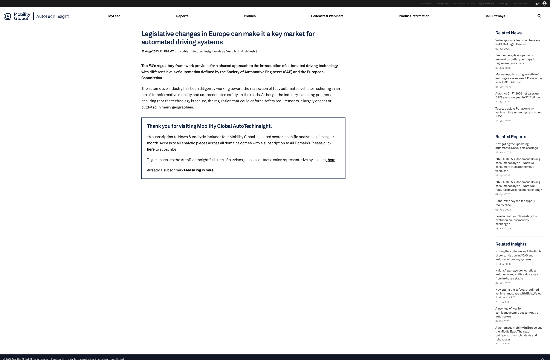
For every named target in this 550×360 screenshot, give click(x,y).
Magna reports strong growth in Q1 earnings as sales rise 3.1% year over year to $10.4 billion (519, 78)
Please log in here (199, 170)
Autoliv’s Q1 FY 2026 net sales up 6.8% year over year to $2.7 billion (517, 95)
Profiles (250, 16)
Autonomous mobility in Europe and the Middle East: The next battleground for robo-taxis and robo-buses (518, 333)
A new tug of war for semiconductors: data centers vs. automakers (516, 312)
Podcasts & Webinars (327, 16)
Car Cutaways (495, 16)
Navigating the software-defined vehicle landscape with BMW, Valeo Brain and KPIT (518, 293)
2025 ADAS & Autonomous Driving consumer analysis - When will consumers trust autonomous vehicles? (517, 164)
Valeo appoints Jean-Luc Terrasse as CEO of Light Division (517, 42)
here (151, 149)
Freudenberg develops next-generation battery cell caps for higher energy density (515, 59)
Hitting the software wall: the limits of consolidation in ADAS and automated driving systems (518, 255)
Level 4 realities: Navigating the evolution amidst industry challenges (516, 220)
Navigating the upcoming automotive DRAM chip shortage (516, 145)
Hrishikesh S (249, 51)
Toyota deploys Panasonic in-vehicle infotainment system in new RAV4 (518, 112)
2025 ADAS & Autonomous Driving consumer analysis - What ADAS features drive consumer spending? (518, 185)
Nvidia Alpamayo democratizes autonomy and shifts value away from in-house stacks (516, 274)
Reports (182, 16)
